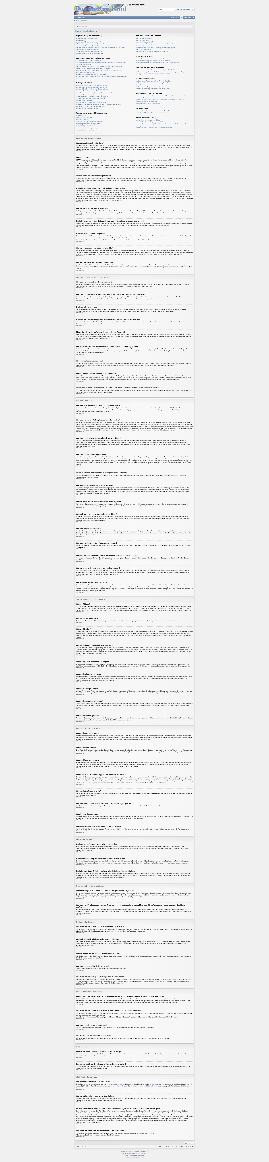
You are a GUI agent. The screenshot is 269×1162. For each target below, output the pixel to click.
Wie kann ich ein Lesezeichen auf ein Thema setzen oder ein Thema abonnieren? (160, 100)
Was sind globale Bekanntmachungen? (88, 123)
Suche (177, 9)
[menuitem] (181, 17)
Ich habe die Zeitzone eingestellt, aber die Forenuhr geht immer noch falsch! (99, 66)
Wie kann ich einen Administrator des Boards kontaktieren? (154, 128)
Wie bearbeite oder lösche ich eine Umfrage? (89, 95)
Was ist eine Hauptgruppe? (144, 49)
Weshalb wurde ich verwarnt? (85, 100)
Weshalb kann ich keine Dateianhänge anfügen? (90, 98)
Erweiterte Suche (187, 9)
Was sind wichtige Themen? (84, 127)
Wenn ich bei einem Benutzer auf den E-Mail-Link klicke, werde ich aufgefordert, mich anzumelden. (102, 77)
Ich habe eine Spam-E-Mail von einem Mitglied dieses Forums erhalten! (157, 62)
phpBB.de (97, 338)
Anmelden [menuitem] (194, 18)
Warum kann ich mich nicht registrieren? (88, 42)
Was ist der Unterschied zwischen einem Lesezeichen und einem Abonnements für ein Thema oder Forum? (162, 97)
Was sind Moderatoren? (143, 40)
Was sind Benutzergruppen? (144, 42)
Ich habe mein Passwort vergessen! (87, 49)
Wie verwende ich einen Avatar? (86, 72)
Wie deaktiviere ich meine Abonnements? (148, 103)
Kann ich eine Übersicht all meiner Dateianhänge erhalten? (153, 113)
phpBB (129, 1151)
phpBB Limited (83, 338)
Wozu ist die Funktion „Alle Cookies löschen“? (90, 53)
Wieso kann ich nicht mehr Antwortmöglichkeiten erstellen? (94, 93)
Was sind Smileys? (82, 119)
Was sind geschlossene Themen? (86, 129)
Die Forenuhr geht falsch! (84, 64)
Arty (128, 1153)
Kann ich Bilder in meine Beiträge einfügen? (89, 121)
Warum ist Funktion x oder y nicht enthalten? (149, 122)
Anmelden (84, 20)
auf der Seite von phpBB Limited (143, 1086)
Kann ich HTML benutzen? (84, 117)
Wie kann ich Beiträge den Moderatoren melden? (91, 102)
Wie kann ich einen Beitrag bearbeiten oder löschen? (92, 87)
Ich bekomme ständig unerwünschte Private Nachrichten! (153, 61)
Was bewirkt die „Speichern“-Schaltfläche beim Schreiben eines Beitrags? (98, 104)
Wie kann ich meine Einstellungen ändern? (89, 61)
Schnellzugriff (76, 18)
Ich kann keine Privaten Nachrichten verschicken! (151, 59)
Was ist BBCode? (81, 115)
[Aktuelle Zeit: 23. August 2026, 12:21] (192, 26)
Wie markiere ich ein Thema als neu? (87, 108)
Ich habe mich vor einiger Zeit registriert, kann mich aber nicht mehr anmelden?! (100, 47)
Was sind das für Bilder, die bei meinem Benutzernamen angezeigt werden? (99, 70)
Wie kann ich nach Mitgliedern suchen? (148, 87)
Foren (82, 17)
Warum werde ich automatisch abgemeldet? (89, 51)
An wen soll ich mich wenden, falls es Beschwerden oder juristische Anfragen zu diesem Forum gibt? (162, 125)
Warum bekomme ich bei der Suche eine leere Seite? (152, 85)
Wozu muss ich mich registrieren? (86, 38)
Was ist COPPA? (81, 40)
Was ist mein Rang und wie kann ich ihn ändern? (91, 74)
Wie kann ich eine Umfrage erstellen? (87, 91)
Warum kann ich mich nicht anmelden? (88, 46)
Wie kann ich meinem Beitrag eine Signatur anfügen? (92, 89)
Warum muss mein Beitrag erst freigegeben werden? (92, 106)
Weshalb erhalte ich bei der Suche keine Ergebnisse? (152, 83)
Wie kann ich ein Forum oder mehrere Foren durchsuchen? (153, 81)
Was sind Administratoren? (144, 38)
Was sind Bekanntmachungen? (85, 125)
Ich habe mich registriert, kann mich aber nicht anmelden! (93, 44)
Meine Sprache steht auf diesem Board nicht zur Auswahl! (93, 68)
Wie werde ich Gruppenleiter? (144, 46)
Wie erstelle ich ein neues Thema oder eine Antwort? (92, 85)
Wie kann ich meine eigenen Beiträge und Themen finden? (153, 89)
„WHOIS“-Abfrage (102, 1113)
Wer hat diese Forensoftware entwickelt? (148, 120)
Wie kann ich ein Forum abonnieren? (147, 101)
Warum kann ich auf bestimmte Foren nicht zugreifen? (92, 96)
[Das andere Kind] (100, 9)
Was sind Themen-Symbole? (85, 131)
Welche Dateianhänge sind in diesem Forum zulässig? (152, 111)
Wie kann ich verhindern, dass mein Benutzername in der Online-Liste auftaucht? (100, 62)
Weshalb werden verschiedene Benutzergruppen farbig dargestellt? (156, 47)
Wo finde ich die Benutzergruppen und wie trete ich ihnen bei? (154, 44)
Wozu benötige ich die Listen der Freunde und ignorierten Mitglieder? (156, 70)
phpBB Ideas (167, 1098)
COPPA (181, 191)
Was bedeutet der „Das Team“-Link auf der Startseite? (152, 51)
